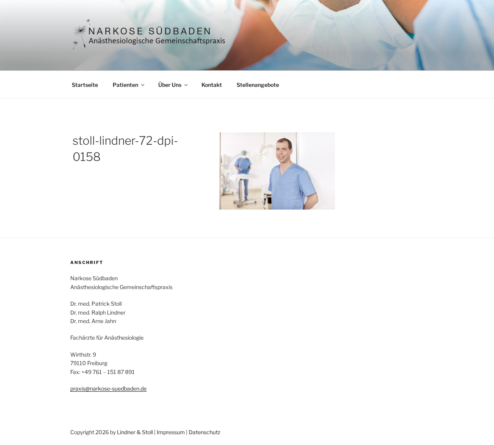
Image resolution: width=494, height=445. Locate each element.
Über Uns (169, 84)
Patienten (125, 84)
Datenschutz (204, 432)
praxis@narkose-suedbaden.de (108, 388)
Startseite (85, 84)
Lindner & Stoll (135, 432)
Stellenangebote (258, 84)
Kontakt (211, 84)
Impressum (171, 432)
